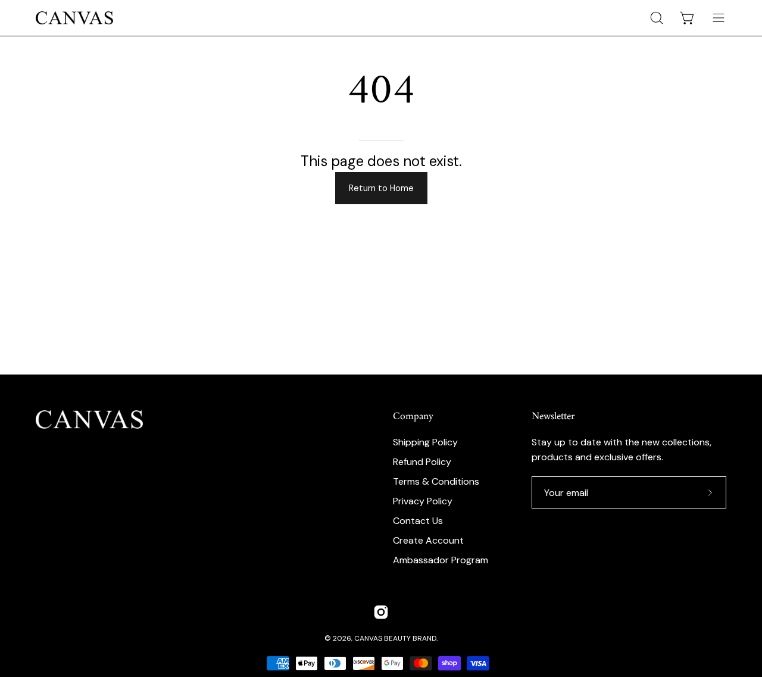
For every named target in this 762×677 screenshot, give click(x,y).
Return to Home (381, 188)
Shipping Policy (425, 442)
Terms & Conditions (436, 481)
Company (413, 416)
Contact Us (418, 520)
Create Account (428, 540)
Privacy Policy (422, 501)
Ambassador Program (440, 560)
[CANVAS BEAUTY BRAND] (74, 18)
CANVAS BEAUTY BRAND (395, 638)
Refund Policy (422, 462)
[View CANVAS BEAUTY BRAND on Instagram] (381, 612)
